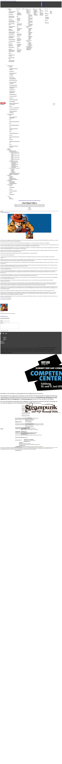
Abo (4, 340)
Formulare (35, 9)
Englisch (29, 43)
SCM (19, 34)
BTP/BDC (19, 44)
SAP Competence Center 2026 (30, 15)
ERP (18, 18)
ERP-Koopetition (12, 49)
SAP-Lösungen (18, 8)
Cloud (19, 49)
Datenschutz (2, 343)
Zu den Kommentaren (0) (5, 212)
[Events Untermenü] (10, 149)
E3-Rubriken (9, 8)
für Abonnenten (42, 12)
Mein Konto (51, 13)
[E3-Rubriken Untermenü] (12, 65)
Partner (23, 8)
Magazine (4, 337)
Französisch (30, 45)
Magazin (40, 8)
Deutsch (29, 42)
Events (26, 8)
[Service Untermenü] (10, 175)
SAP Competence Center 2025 (30, 18)
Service (34, 8)
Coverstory (12, 20)
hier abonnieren (42, 10)
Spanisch (29, 44)
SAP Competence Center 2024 (30, 21)
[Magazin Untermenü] (11, 180)
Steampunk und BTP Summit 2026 (30, 30)
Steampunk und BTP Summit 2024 (30, 38)
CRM (19, 12)
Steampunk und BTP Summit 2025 (30, 34)
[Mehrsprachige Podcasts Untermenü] (19, 168)
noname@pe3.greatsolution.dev (5, 298)
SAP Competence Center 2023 (30, 24)
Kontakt (35, 10)
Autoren (12, 11)
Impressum (2, 342)
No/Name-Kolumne (37, 200)
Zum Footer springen (12, 0)
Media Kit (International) (36, 14)
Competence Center (28, 12)
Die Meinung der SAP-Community (24, 200)
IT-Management (12, 36)
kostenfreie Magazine (42, 14)
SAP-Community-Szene (13, 82)
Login (51, 11)
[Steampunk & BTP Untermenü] (28, 27)
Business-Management (13, 86)
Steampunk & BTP (28, 27)
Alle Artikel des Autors (4, 316)
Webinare (4, 339)
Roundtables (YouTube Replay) (29, 47)
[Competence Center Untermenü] (17, 151)
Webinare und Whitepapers (28, 49)
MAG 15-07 (31, 200)
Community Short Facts (13, 111)
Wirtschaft (11, 44)
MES (19, 28)
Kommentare (11, 16)
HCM (19, 23)
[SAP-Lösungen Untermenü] (13, 114)
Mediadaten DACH (36, 12)
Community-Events (28, 10)
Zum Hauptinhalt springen (4, 0)
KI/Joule (19, 38)
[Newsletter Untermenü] (12, 184)
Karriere (12, 54)
